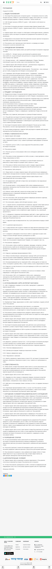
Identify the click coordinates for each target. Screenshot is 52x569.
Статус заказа (25, 549)
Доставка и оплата (26, 546)
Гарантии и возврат (26, 544)
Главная (17, 544)
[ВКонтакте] (4, 475)
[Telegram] (7, 475)
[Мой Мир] (11, 475)
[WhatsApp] (9, 475)
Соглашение (18, 549)
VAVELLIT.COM (29, 563)
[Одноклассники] (6, 475)
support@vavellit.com (40, 549)
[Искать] (41, 2)
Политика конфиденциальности (26, 564)
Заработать (18, 546)
